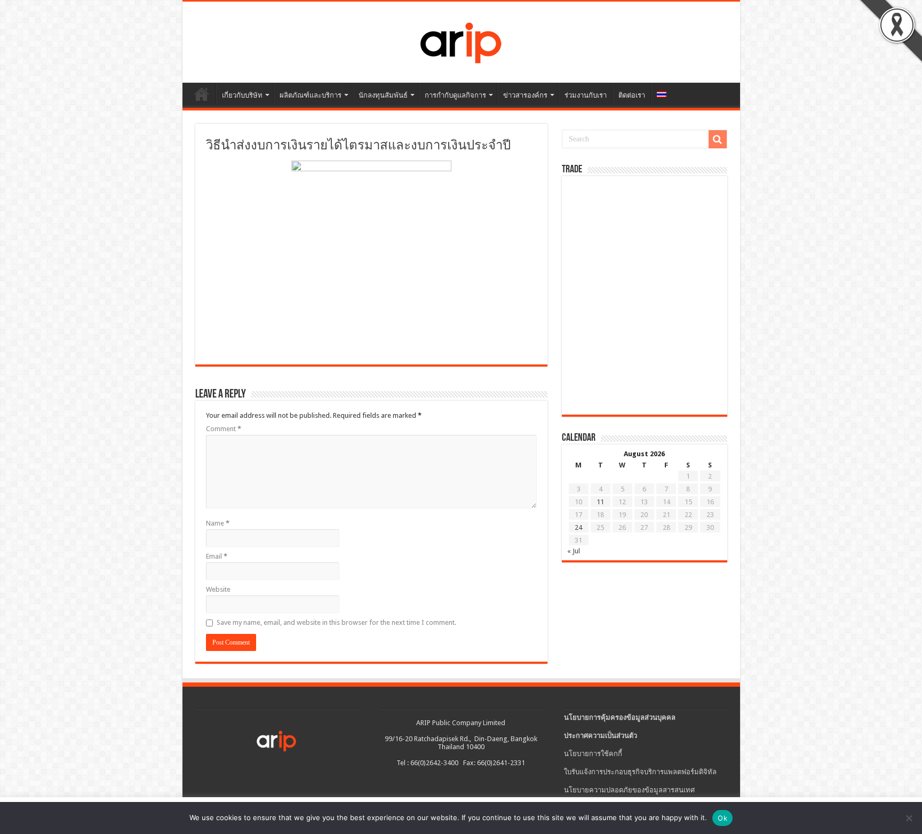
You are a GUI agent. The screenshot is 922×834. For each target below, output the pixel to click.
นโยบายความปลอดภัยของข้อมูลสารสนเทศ (629, 790)
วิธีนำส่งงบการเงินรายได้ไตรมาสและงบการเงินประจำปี (358, 146)
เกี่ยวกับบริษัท (242, 95)
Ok (722, 818)
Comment (223, 429)
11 (600, 502)
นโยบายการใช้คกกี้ (593, 754)
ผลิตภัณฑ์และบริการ (310, 95)
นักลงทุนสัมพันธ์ (383, 95)
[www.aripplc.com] (461, 40)
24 (578, 527)
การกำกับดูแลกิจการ (455, 95)
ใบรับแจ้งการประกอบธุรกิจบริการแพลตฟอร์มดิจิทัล (640, 772)
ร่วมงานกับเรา (586, 95)
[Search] (718, 139)
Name (217, 523)
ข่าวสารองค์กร (525, 95)
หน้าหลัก (202, 94)
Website (218, 589)
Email (216, 556)
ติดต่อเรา (631, 95)
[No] (908, 818)
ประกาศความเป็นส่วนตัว (600, 736)
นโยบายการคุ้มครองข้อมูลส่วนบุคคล (619, 717)
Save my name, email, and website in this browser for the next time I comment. (336, 622)
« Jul (573, 551)
